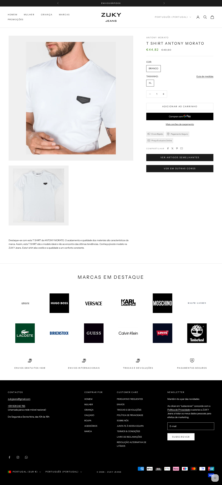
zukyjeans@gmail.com (19, 399)
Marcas (64, 14)
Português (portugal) (171, 17)
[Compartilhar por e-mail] (181, 148)
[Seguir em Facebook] (9, 457)
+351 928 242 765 (16, 406)
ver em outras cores (180, 168)
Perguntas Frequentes (130, 399)
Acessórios (90, 426)
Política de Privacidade (130, 415)
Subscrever (181, 436)
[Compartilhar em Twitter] (172, 148)
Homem (12, 14)
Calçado (89, 415)
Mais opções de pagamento (180, 124)
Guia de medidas (204, 76)
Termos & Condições (128, 431)
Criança (46, 14)
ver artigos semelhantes (179, 157)
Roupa (87, 420)
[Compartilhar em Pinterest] (177, 148)
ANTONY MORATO (157, 37)
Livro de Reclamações (129, 437)
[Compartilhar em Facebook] (168, 148)
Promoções (15, 19)
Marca (88, 431)
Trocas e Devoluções (129, 410)
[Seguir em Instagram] (18, 457)
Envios (120, 404)
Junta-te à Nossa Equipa (130, 426)
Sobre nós (123, 420)
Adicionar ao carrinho (179, 106)
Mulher (29, 14)
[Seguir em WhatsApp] (26, 457)
